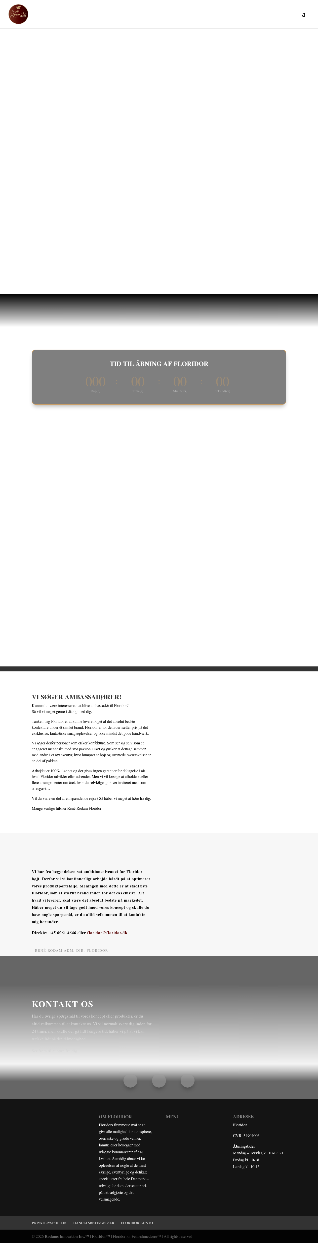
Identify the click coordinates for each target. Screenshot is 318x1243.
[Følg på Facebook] (130, 1081)
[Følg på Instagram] (159, 1081)
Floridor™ (101, 1236)
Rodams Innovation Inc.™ (67, 1236)
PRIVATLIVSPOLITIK (49, 1222)
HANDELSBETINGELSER (93, 1222)
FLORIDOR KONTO (137, 1222)
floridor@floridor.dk (107, 932)
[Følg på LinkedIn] (188, 1081)
